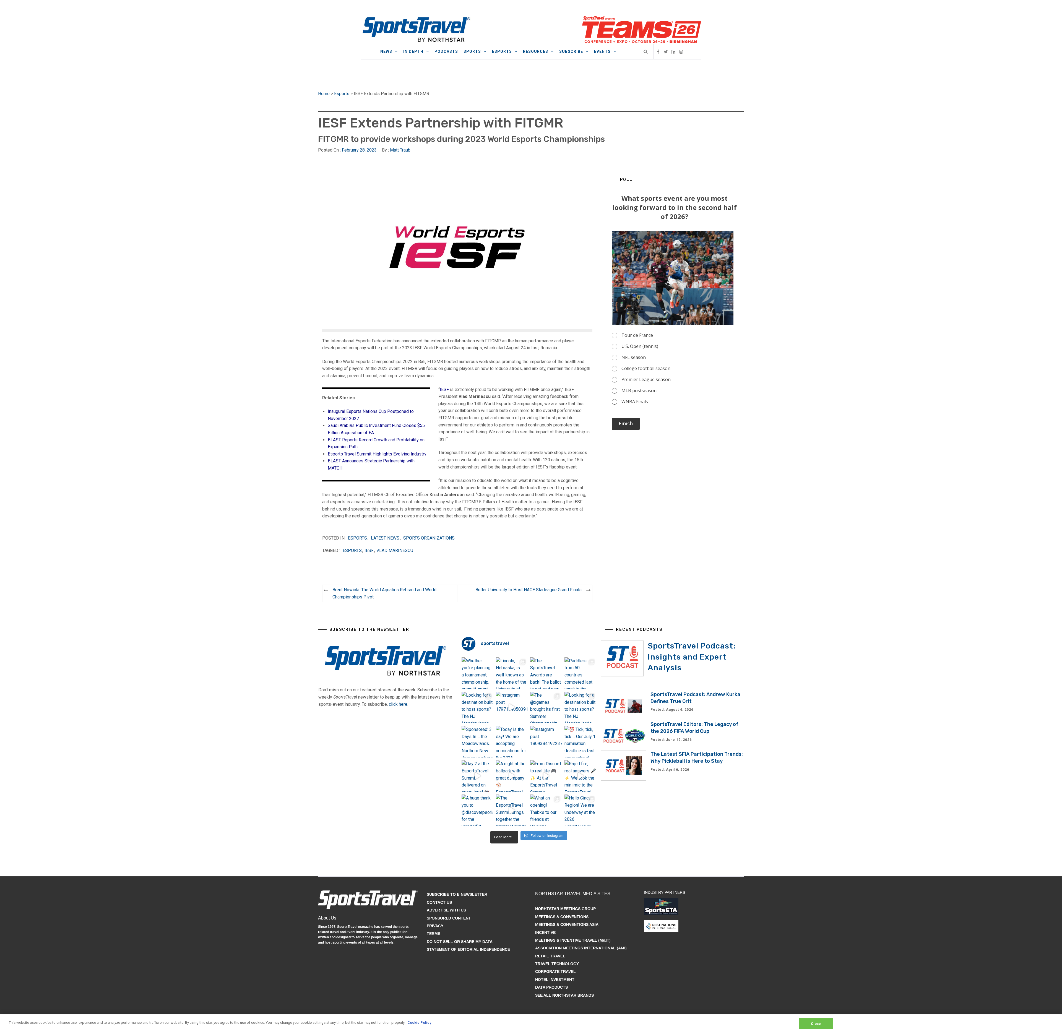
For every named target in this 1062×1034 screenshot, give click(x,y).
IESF (444, 389)
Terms (433, 933)
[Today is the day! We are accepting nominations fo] (511, 741)
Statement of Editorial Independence (468, 949)
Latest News (385, 538)
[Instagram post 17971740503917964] (511, 707)
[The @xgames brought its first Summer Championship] (546, 707)
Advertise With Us (446, 910)
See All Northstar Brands (564, 995)
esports (352, 550)
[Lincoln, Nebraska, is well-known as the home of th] (511, 673)
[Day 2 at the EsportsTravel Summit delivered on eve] (477, 776)
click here (398, 704)
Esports (502, 51)
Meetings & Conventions (562, 917)
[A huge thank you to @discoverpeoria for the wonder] (477, 810)
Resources (535, 51)
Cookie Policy (419, 1022)
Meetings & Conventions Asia (566, 924)
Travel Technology (557, 964)
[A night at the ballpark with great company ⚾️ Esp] (511, 776)
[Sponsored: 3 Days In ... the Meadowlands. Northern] (477, 741)
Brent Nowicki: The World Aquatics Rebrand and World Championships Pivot (384, 593)
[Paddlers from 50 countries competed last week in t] (580, 673)
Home (324, 93)
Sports (472, 51)
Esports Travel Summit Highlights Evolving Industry (377, 454)
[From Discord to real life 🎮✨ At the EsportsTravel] (546, 776)
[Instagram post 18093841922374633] (546, 741)
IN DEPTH (413, 51)
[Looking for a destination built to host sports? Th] (477, 707)
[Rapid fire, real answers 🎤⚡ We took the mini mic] (580, 776)
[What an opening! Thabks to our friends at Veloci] (546, 810)
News (386, 51)
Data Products (551, 987)
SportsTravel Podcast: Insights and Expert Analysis (692, 656)
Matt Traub (400, 150)
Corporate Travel (555, 971)
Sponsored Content (449, 918)
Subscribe (571, 51)
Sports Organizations (429, 538)
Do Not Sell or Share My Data (460, 941)
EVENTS (602, 51)
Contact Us (439, 902)
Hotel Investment (554, 979)
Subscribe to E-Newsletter (457, 894)
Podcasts (446, 51)
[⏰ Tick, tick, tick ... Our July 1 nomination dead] (580, 741)
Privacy (435, 926)
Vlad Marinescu (394, 550)
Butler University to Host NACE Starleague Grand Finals (528, 589)
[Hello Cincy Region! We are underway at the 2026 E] (580, 810)
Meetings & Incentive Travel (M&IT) (573, 940)
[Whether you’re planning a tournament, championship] (477, 673)
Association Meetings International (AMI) (581, 948)
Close (816, 1024)
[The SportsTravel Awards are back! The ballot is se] (546, 673)
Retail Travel (550, 956)
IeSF (369, 550)
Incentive (545, 932)
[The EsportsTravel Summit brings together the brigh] (511, 810)
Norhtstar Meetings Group (565, 909)
